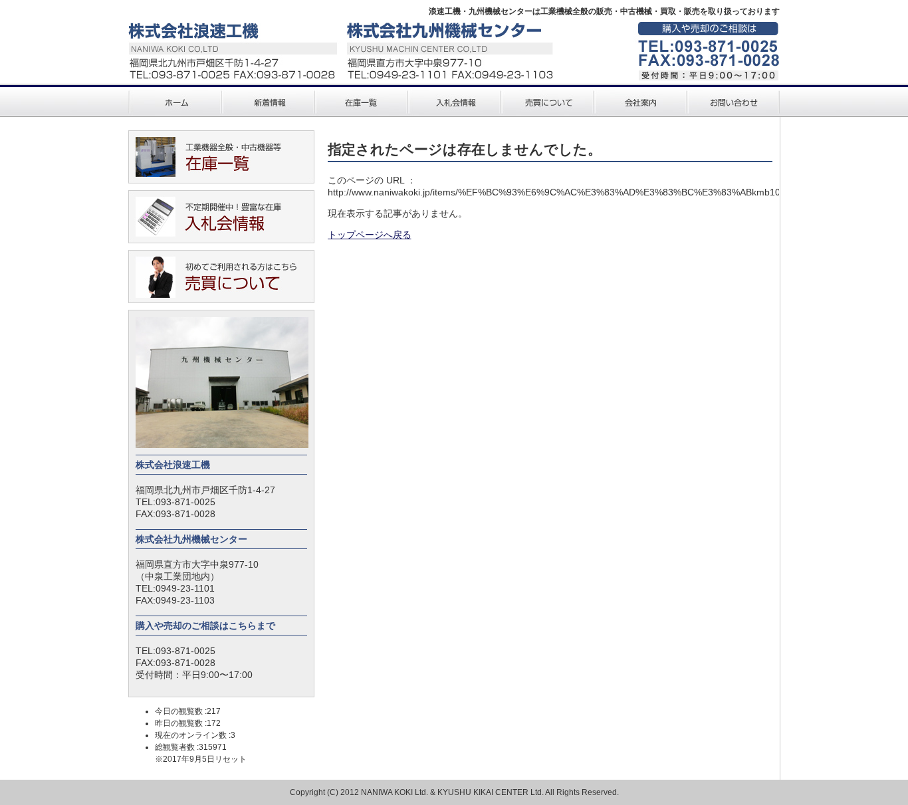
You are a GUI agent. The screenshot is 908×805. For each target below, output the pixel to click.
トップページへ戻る (369, 234)
